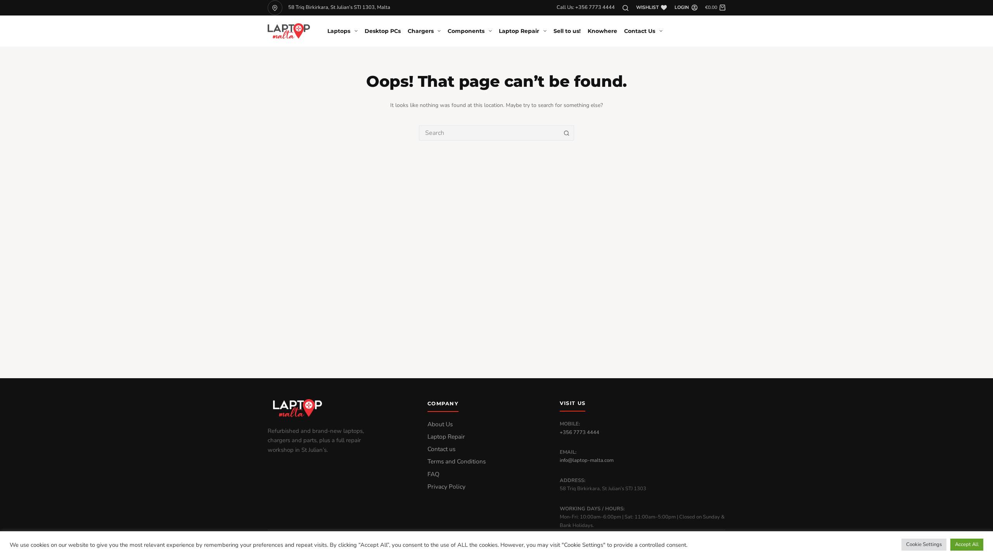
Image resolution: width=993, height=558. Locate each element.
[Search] (625, 8)
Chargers (421, 31)
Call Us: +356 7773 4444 (586, 7)
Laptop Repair (519, 31)
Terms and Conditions (456, 461)
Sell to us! (567, 31)
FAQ (433, 474)
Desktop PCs (383, 31)
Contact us (441, 449)
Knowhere (602, 31)
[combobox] (489, 133)
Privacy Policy (446, 487)
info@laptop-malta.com (587, 460)
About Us (440, 424)
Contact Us (639, 31)
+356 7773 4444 (579, 432)
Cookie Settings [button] (924, 544)
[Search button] (566, 133)
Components (466, 31)
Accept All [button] (967, 544)
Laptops (338, 31)
